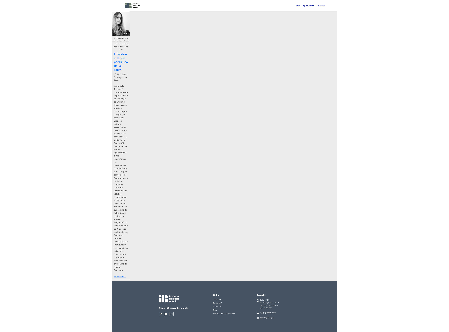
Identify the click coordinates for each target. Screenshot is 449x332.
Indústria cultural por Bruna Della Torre (121, 62)
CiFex (215, 310)
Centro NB (217, 300)
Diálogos (120, 78)
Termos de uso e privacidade (224, 314)
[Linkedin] (161, 314)
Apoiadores (217, 307)
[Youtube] (166, 314)
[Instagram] (172, 314)
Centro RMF (217, 303)
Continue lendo (120, 276)
